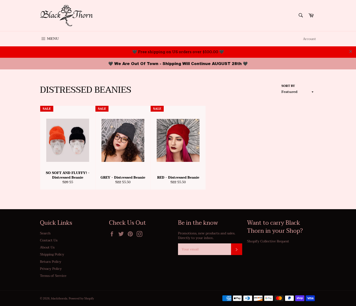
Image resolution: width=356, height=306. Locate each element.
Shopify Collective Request (268, 241)
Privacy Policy (51, 269)
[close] (350, 51)
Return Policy (50, 262)
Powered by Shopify (81, 298)
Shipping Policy (52, 254)
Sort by (288, 86)
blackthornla (59, 298)
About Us (47, 247)
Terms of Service (53, 276)
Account (309, 39)
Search (45, 233)
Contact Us (48, 240)
